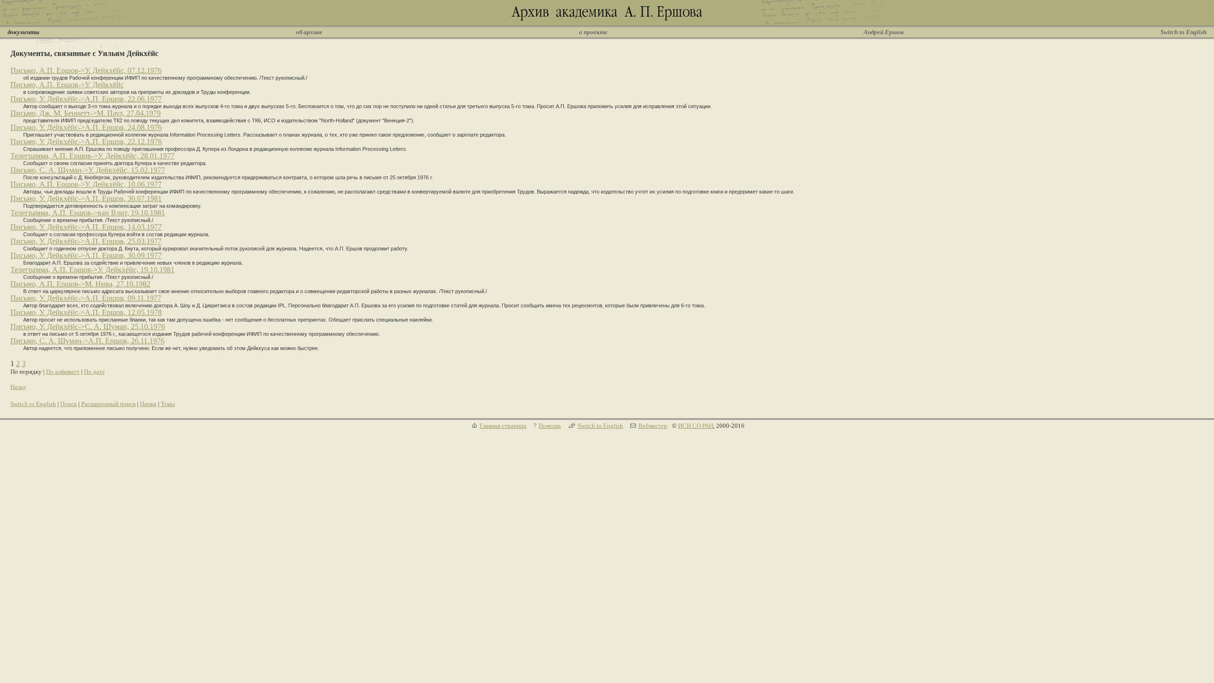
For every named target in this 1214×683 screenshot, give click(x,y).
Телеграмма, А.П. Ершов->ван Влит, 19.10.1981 (87, 213)
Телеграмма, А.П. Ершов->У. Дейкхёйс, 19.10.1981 (92, 270)
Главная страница (502, 425)
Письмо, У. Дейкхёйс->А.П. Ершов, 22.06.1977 (86, 99)
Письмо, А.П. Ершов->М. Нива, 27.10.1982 (80, 284)
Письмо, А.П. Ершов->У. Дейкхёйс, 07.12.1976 (86, 70)
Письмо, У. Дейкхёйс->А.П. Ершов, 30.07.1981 (86, 198)
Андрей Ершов (884, 32)
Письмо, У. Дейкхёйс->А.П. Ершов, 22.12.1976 (86, 142)
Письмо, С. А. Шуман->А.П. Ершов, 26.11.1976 (87, 341)
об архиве (309, 32)
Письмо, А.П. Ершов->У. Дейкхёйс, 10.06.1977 (86, 184)
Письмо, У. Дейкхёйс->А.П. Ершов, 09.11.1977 (85, 298)
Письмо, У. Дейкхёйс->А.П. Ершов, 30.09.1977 (86, 255)
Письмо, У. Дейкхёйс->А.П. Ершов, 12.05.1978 (86, 312)
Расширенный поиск (108, 403)
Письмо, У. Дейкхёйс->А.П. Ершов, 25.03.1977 (86, 241)
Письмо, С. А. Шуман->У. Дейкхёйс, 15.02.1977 (87, 170)
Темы (168, 403)
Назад (18, 386)
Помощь (550, 425)
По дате (94, 371)
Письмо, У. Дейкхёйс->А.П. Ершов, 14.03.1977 (86, 227)
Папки (148, 403)
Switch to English (1183, 32)
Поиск (68, 403)
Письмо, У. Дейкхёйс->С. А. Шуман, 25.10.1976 (87, 327)
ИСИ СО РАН (695, 425)
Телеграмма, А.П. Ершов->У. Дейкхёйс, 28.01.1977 (92, 156)
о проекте (593, 32)
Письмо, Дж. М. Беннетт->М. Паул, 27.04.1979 (85, 113)
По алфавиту (63, 371)
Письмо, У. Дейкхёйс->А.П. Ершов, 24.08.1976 (86, 127)
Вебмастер (652, 425)
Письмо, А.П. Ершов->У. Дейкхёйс (67, 85)
